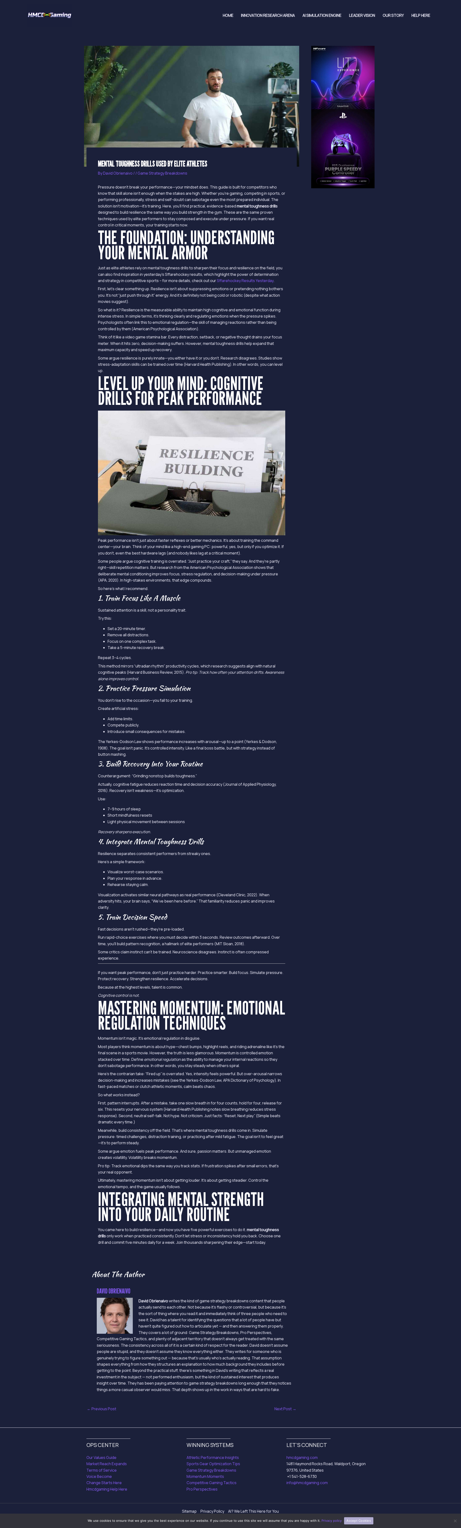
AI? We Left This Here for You (253, 1511)
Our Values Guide (101, 1457)
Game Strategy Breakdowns (162, 173)
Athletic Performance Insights (213, 1457)
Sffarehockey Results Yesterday (245, 280)
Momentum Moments (205, 1476)
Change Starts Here (104, 1482)
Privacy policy (331, 1520)
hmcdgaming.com (302, 1457)
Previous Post (101, 1409)
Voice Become (99, 1476)
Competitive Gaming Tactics (212, 1482)
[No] (455, 1520)
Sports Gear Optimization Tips (213, 1463)
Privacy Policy (212, 1511)
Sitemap (189, 1511)
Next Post (285, 1409)
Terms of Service (101, 1470)
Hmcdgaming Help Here (106, 1489)
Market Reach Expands (106, 1463)
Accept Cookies (358, 1520)
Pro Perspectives (202, 1489)
